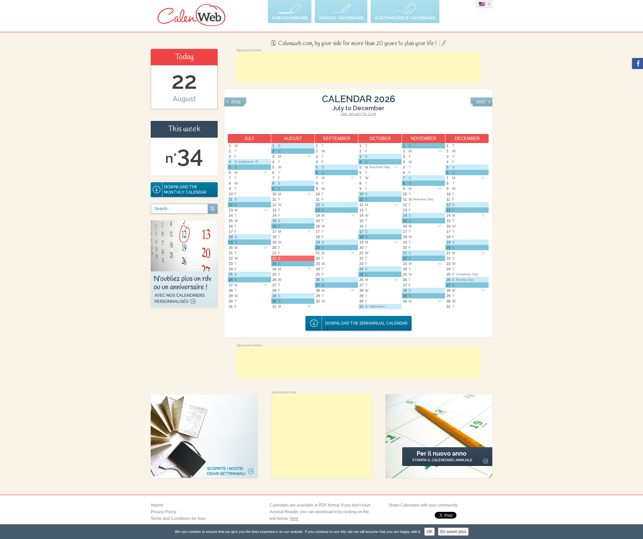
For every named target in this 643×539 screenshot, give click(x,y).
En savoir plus (453, 531)
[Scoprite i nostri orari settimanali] (204, 436)
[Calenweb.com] (191, 16)
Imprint (157, 505)
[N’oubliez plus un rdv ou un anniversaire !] (184, 306)
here (294, 518)
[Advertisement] (358, 67)
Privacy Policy (163, 512)
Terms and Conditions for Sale (178, 518)
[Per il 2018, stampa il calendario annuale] (438, 436)
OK (429, 531)
